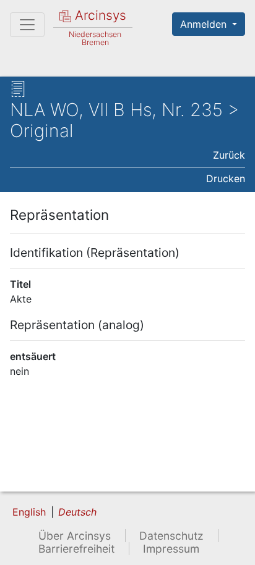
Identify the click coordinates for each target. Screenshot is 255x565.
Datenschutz (171, 535)
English (29, 512)
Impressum (171, 548)
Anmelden (205, 24)
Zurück (229, 155)
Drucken (225, 178)
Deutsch (77, 512)
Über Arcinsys (74, 535)
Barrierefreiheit (76, 548)
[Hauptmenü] (27, 24)
